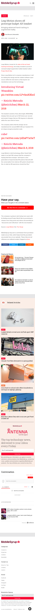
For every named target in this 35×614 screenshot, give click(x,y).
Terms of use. (21, 609)
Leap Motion (10, 227)
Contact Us (4, 550)
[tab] (5, 487)
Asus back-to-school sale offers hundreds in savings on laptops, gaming (17, 389)
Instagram (3, 582)
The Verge (20, 227)
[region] (17, 498)
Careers (3, 570)
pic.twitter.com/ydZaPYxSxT (18, 138)
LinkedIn (22, 244)
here (28, 239)
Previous (26, 16)
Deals (3, 385)
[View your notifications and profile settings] (32, 487)
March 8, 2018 (25, 147)
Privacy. (16, 609)
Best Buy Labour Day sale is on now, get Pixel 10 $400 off (17, 417)
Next (31, 16)
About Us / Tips (5, 565)
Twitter (13, 244)
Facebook (5, 244)
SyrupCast (3, 552)
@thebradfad (15, 34)
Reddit (29, 244)
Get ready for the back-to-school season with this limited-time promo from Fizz (24, 281)
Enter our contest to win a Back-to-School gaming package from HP (24, 270)
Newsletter (4, 557)
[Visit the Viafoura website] (30, 522)
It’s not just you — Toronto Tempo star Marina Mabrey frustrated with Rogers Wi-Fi (24, 259)
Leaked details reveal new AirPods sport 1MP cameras (17, 333)
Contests (3, 554)
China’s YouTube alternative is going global (17, 361)
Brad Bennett (8, 34)
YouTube (3, 585)
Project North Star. (6, 71)
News (4, 16)
